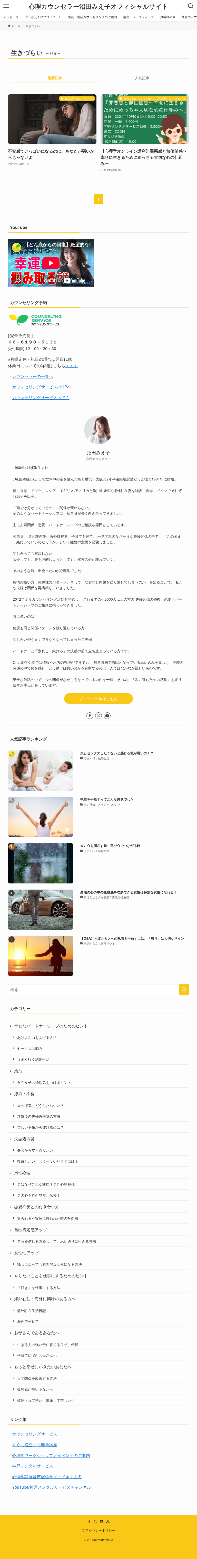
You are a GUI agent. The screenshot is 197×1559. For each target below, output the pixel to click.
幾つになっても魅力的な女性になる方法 (49, 1264)
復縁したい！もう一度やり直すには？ (47, 1161)
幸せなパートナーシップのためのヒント (51, 1026)
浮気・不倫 (24, 1093)
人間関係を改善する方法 (37, 1378)
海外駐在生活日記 (31, 1310)
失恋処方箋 (24, 1138)
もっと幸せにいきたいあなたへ (43, 1367)
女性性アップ (26, 1252)
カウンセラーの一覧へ (32, 376)
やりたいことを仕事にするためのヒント (51, 1275)
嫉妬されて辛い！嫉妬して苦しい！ (46, 1400)
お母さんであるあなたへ (36, 1333)
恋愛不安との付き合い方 (36, 1206)
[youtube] (107, 715)
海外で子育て (28, 1321)
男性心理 (22, 1172)
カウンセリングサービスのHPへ (41, 387)
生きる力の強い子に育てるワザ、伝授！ (49, 1344)
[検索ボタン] (191, 6)
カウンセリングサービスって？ (41, 397)
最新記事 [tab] (55, 77)
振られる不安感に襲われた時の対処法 (47, 1218)
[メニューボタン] (6, 6)
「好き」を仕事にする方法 (38, 1287)
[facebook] (89, 715)
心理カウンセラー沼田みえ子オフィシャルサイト (98, 6)
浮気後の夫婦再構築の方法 (38, 1116)
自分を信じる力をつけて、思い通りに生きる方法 (56, 1241)
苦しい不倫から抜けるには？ (40, 1127)
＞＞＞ (71, 365)
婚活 (18, 1070)
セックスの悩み (29, 1048)
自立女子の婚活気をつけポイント (44, 1082)
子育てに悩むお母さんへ (37, 1355)
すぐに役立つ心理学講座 (34, 1445)
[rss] (107, 1521)
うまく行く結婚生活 (33, 1059)
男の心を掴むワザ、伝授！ (38, 1195)
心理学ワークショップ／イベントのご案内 (51, 1455)
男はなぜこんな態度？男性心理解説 (46, 1184)
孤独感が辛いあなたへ (35, 1389)
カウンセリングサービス (34, 1434)
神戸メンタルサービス (32, 1466)
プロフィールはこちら (98, 698)
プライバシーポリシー (98, 1530)
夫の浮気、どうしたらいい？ (40, 1105)
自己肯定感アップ (30, 1229)
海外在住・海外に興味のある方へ (45, 1299)
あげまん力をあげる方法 (37, 1037)
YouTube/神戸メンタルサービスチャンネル (51, 1487)
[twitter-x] (98, 715)
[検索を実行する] (184, 989)
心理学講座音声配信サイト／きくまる (47, 1476)
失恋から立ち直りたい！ (37, 1150)
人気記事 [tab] (142, 77)
